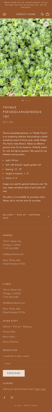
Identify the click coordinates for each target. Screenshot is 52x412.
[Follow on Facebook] (4, 397)
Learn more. (40, 389)
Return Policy (9, 336)
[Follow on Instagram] (11, 397)
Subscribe (14, 373)
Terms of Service (10, 341)
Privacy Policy (9, 331)
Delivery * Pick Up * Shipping (17, 326)
